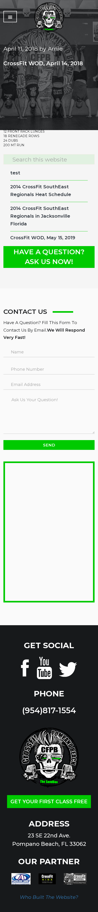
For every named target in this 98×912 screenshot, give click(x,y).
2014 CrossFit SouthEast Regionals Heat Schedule (40, 190)
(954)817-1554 (49, 710)
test (15, 173)
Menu (10, 16)
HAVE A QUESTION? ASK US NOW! (49, 257)
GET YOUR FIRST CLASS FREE (49, 802)
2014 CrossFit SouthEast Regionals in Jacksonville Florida (40, 216)
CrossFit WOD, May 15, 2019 (42, 237)
